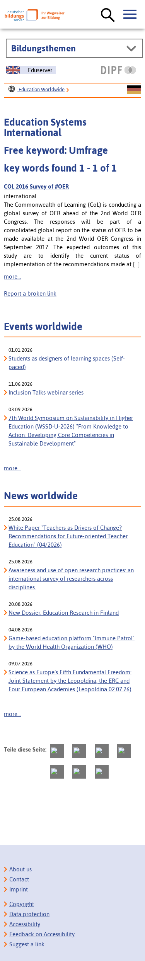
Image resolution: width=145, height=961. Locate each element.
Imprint (18, 889)
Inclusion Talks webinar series (46, 392)
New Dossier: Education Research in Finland (64, 612)
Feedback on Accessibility (42, 934)
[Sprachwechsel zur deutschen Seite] (134, 90)
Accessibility (24, 924)
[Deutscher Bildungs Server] (35, 15)
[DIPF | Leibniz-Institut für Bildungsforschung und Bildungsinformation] (118, 70)
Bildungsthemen (43, 48)
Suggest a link (26, 944)
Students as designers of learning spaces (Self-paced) (67, 362)
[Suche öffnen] (108, 15)
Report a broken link (30, 293)
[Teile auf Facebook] (79, 751)
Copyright (21, 904)
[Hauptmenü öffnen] (130, 15)
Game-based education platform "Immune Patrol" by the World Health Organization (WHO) (72, 642)
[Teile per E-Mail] (79, 772)
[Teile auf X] (102, 751)
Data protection (29, 914)
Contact (19, 879)
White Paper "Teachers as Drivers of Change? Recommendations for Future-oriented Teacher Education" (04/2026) (68, 536)
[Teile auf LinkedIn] (57, 772)
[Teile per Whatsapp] (124, 751)
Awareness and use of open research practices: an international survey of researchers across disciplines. (71, 578)
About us (20, 869)
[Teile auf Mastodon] (57, 751)
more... (12, 276)
